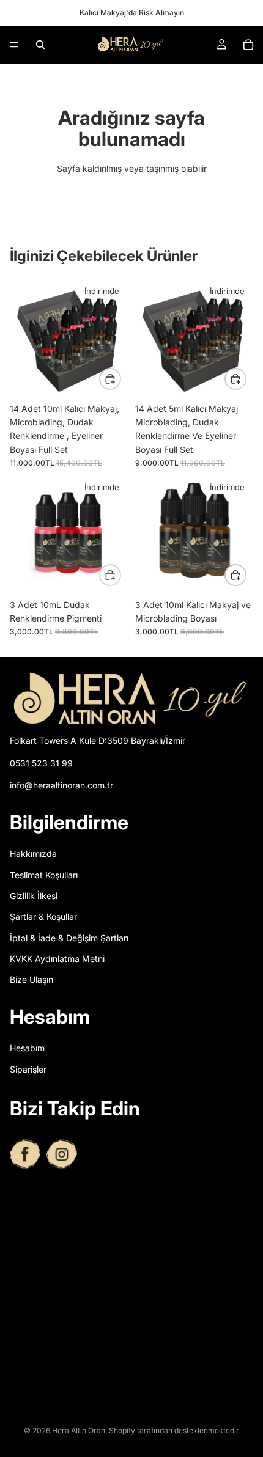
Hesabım (27, 1048)
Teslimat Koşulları (44, 875)
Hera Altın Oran (78, 1430)
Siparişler (28, 1069)
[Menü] (14, 45)
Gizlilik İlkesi (33, 895)
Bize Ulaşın (31, 980)
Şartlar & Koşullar (43, 917)
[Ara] (40, 44)
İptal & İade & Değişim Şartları (69, 938)
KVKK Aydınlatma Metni (57, 959)
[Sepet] (248, 44)
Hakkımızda (33, 854)
